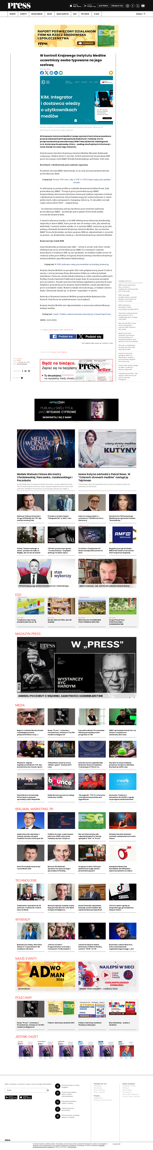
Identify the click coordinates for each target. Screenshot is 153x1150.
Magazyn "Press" (129, 1086)
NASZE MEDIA (36, 14)
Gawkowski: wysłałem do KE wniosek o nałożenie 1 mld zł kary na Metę (29, 907)
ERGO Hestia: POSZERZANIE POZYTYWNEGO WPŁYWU (89, 621)
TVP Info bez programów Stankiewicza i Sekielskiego (43, 586)
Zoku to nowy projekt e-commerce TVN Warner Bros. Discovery (91, 518)
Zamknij (116, 1144)
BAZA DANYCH (63, 14)
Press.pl (126, 1088)
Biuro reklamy (99, 1090)
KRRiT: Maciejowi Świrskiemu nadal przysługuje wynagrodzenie (128, 307)
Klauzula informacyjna (103, 1100)
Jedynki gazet (26, 1036)
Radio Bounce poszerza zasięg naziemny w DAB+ (61, 796)
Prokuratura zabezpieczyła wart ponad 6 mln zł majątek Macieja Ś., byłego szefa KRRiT (128, 316)
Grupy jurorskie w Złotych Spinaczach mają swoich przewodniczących (89, 868)
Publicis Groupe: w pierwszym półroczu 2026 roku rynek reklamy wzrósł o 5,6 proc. (60, 836)
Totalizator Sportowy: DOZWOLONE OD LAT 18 (26, 621)
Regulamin (98, 1098)
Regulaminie (72, 1147)
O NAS (96, 14)
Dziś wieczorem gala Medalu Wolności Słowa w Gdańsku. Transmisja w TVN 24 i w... (90, 765)
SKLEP (49, 14)
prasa (54, 352)
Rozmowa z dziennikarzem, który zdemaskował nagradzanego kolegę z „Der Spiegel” (121, 948)
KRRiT (61, 330)
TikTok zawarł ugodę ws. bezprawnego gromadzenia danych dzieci (121, 907)
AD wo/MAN (127, 1090)
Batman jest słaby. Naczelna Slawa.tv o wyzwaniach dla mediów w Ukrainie (29, 947)
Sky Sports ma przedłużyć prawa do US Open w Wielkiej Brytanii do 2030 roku (121, 765)
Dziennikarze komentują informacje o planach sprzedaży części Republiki (28, 797)
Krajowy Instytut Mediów (51, 330)
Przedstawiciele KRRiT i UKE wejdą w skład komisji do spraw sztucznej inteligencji (128, 376)
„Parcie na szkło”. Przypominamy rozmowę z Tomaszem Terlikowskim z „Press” (59, 948)
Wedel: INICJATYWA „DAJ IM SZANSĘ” (60, 621)
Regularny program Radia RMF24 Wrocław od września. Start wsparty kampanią (121, 550)
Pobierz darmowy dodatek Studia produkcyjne (89, 1024)
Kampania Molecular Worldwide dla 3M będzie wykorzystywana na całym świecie (120, 869)
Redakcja (98, 1086)
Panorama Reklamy (131, 1094)
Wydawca (98, 1088)
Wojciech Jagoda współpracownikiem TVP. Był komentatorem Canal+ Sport (29, 765)
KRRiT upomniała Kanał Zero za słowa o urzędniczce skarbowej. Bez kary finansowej (128, 288)
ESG (75, 14)
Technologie (26, 880)
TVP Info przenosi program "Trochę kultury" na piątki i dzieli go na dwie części (59, 550)
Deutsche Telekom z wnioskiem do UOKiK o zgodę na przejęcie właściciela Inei (121, 797)
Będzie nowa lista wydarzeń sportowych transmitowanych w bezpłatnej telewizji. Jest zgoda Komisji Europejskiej (128, 337)
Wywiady (22, 919)
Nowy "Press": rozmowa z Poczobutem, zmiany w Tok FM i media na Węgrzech (61, 732)
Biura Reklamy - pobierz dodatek (119, 1024)
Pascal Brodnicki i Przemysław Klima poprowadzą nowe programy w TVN (91, 732)
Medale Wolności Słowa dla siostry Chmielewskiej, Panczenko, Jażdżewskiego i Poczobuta (44, 477)
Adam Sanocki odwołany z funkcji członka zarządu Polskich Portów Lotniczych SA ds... (30, 837)
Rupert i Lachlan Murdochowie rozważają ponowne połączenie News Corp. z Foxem (30, 733)
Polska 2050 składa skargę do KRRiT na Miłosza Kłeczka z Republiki (128, 367)
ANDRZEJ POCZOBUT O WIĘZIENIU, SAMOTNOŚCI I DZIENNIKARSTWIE (60, 696)
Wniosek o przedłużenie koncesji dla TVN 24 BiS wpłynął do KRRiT (127, 347)
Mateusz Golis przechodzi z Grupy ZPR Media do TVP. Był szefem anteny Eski (29, 518)
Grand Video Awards (131, 1096)
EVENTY (23, 14)
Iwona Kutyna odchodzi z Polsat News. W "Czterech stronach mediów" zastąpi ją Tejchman (104, 477)
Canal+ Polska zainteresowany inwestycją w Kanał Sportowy (82, 314)
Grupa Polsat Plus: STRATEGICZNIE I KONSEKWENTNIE (117, 622)
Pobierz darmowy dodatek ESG (61, 1023)
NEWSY (13, 14)
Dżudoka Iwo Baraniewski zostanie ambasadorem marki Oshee (122, 836)
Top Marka (127, 1092)
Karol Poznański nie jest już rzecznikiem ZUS (28, 867)
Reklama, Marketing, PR (34, 809)
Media (20, 705)
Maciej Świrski (68, 330)
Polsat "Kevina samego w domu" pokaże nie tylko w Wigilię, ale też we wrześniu (28, 550)
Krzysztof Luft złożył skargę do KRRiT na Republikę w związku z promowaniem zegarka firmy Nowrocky (127, 357)
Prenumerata (99, 1092)
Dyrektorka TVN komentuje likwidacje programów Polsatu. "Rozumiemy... (122, 518)
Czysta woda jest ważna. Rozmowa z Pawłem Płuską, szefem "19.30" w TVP (90, 947)
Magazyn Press (28, 634)
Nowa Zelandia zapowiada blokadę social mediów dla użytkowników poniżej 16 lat (90, 907)
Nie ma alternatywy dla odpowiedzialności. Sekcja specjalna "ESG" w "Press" (89, 836)
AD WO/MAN (24, 989)
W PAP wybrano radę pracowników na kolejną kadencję (82, 264)
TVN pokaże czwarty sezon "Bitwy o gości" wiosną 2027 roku (60, 765)
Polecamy (23, 997)
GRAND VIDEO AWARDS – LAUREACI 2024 (99, 989)
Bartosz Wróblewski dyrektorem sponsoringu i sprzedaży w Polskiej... (59, 868)
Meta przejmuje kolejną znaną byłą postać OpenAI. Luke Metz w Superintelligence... (61, 907)
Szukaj (139, 14)
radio (58, 352)
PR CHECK (85, 14)
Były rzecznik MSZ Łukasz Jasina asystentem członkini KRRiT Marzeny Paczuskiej (127, 326)
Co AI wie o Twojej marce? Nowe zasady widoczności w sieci (90, 550)
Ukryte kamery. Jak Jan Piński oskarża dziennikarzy (105, 586)
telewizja (64, 352)
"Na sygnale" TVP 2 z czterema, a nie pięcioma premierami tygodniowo (91, 797)
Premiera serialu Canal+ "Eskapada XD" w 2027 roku (59, 517)
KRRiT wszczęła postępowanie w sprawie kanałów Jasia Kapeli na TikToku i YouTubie (128, 298)
